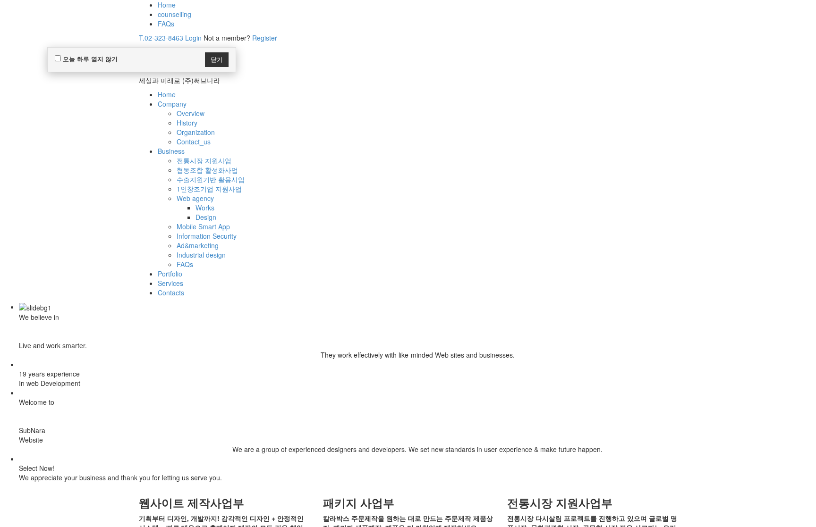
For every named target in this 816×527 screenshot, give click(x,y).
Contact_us (194, 141)
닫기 (217, 59)
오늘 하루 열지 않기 (89, 58)
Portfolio (170, 273)
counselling (174, 14)
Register (264, 37)
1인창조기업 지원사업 (209, 188)
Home (167, 4)
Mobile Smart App (203, 226)
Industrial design (201, 254)
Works (205, 207)
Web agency (195, 198)
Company (172, 104)
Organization (196, 132)
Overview (190, 113)
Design (206, 217)
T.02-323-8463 (161, 37)
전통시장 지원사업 (204, 160)
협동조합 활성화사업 (207, 170)
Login (193, 37)
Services (170, 283)
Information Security (207, 236)
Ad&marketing (198, 245)
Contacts (171, 292)
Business (171, 151)
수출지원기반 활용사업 (211, 179)
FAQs (166, 23)
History (187, 122)
